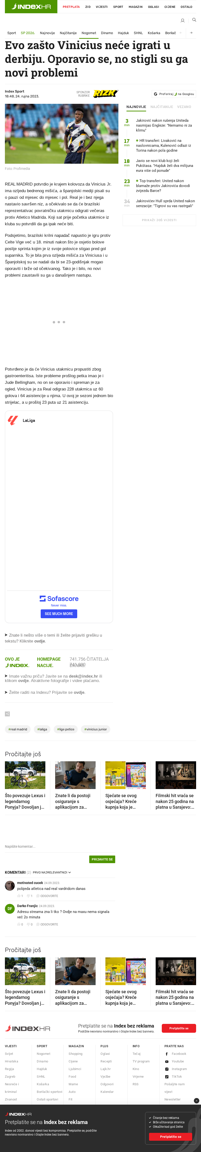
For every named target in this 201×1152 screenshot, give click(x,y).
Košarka (154, 33)
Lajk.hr (105, 1069)
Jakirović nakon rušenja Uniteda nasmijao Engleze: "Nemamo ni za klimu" (164, 125)
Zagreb (10, 1076)
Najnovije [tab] (136, 107)
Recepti (106, 1061)
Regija (9, 1069)
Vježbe (105, 1076)
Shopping (75, 1054)
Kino (136, 1069)
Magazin (76, 1046)
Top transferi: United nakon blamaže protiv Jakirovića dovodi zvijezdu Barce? (163, 186)
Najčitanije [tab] (162, 107)
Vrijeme (138, 1076)
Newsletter (172, 1099)
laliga (42, 729)
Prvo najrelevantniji (50, 872)
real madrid (17, 729)
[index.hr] (31, 6)
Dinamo (107, 33)
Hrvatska (11, 1061)
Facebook (179, 1054)
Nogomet (89, 33)
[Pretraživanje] (192, 20)
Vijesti (102, 7)
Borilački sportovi (49, 1092)
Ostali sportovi (47, 1099)
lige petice (65, 729)
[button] (11, 773)
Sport (118, 7)
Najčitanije (68, 33)
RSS (136, 1084)
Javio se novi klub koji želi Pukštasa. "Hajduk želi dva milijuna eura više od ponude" (164, 166)
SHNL (138, 33)
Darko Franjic (27, 906)
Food (72, 1076)
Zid (87, 7)
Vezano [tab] (184, 107)
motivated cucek (30, 883)
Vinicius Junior (95, 729)
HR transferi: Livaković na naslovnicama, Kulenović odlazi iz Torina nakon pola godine (163, 145)
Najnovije (47, 33)
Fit (70, 1099)
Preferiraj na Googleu (176, 94)
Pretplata (71, 7)
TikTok (177, 1076)
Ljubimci (75, 1069)
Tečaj (137, 1054)
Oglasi (153, 7)
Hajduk (123, 33)
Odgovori (106, 1084)
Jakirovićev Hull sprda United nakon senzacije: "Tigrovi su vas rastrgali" (165, 203)
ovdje (23, 680)
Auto (72, 1092)
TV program (141, 1061)
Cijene (169, 7)
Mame (73, 1084)
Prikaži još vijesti (159, 220)
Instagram (179, 1069)
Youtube (178, 1061)
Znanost (11, 1099)
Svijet (9, 1054)
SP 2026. (28, 33)
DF (10, 908)
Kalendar (106, 1092)
